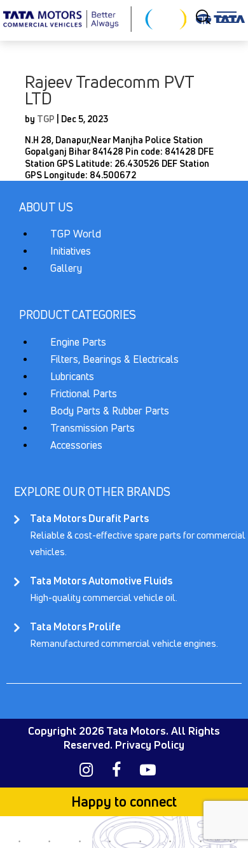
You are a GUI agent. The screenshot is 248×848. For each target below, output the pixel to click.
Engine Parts (78, 342)
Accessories (76, 445)
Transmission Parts (92, 428)
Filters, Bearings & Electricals (114, 359)
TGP (46, 119)
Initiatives (70, 251)
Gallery (66, 268)
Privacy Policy (149, 744)
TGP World (75, 234)
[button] (227, 17)
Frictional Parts (83, 393)
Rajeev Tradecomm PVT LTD (109, 90)
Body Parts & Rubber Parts (109, 411)
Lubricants (72, 376)
